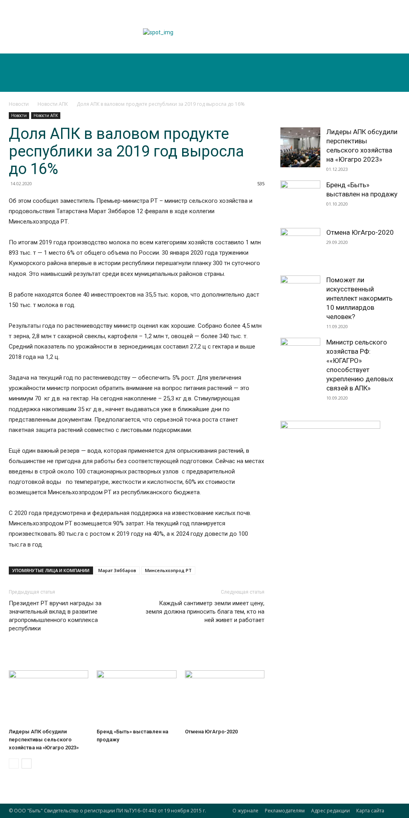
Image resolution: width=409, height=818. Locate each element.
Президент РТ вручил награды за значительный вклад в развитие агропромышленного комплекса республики (55, 616)
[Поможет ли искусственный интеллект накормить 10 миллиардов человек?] (300, 295)
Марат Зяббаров (117, 570)
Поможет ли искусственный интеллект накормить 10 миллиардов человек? (359, 298)
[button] (383, 82)
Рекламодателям (285, 810)
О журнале (245, 810)
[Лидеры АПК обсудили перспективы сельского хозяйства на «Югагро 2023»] (48, 697)
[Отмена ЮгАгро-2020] (224, 697)
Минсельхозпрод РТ (168, 570)
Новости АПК (53, 104)
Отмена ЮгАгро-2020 (211, 732)
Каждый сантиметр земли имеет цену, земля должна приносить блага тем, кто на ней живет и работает (204, 612)
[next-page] (27, 763)
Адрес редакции (330, 810)
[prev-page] (14, 763)
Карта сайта (370, 810)
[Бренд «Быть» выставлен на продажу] (136, 697)
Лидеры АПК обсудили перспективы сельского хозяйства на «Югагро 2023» (44, 740)
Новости (19, 104)
